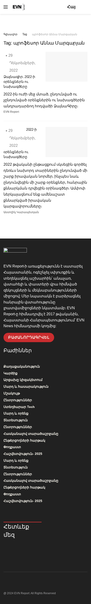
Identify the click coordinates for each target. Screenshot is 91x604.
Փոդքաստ (12, 447)
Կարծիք (11, 373)
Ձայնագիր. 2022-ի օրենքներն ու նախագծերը (19, 81)
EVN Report (11, 111)
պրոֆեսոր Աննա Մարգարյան (54, 34)
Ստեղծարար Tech (19, 407)
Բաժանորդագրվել (28, 337)
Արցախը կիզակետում (23, 380)
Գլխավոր (11, 34)
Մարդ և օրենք (16, 413)
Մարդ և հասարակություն (26, 386)
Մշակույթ (12, 393)
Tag (24, 34)
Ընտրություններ (18, 400)
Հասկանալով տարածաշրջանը (31, 433)
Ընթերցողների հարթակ (24, 440)
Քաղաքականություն (22, 366)
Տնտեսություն (16, 420)
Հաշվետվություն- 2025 (23, 454)
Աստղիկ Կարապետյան (21, 212)
